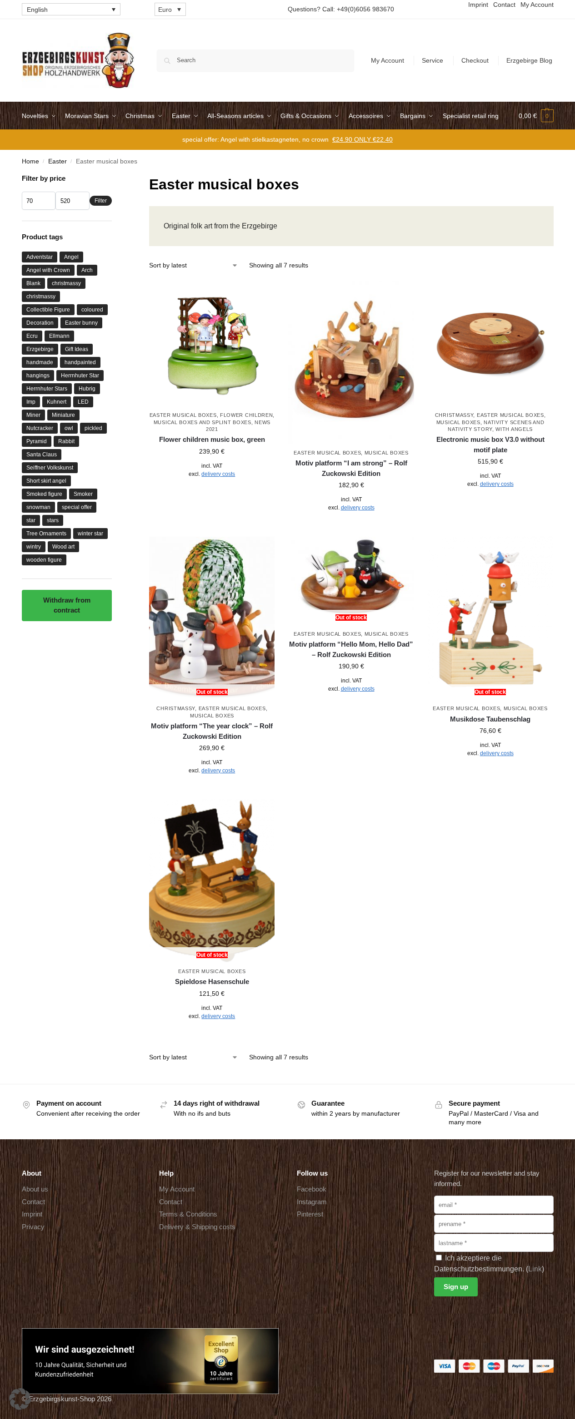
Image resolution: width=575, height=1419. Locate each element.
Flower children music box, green (212, 439)
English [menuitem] (37, 9)
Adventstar (39, 257)
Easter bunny (81, 323)
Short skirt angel (46, 481)
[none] (71, 9)
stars (53, 520)
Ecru (32, 336)
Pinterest (310, 1214)
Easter (57, 161)
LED (83, 402)
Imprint (32, 1214)
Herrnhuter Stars (46, 389)
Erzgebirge (40, 349)
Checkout (475, 60)
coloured (92, 310)
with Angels (514, 429)
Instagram (312, 1202)
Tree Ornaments (46, 533)
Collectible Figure (48, 310)
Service (432, 60)
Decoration (40, 323)
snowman (38, 507)
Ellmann (59, 336)
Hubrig (87, 389)
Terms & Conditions (188, 1214)
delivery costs (218, 474)
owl (69, 428)
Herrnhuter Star (80, 375)
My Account (387, 60)
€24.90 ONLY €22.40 (362, 139)
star (30, 520)
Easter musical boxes (183, 415)
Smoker (83, 494)
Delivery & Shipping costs (197, 1227)
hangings (38, 375)
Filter (101, 201)
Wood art (63, 547)
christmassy (66, 283)
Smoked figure (44, 494)
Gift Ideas (76, 349)
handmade (39, 362)
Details (212, 494)
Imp (30, 402)
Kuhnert (56, 402)
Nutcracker (39, 428)
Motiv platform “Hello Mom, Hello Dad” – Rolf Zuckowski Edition (351, 649)
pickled (93, 428)
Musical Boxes (387, 452)
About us (35, 1189)
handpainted (80, 362)
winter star (90, 533)
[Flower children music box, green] (212, 343)
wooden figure (44, 560)
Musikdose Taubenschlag (490, 719)
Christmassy (454, 415)
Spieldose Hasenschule (212, 981)
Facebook (311, 1189)
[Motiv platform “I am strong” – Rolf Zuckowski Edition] (351, 362)
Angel (71, 257)
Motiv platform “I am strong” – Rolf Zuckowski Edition (351, 468)
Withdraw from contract (66, 605)
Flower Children (246, 415)
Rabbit (66, 441)
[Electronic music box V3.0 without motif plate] (490, 343)
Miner (33, 415)
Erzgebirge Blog (529, 60)
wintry (33, 547)
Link (535, 1269)
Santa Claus (41, 454)
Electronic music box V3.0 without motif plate (490, 444)
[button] (536, 115)
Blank (33, 283)
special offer (77, 507)
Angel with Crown (48, 270)
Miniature (63, 415)
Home (30, 161)
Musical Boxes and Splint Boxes (202, 422)
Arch (87, 270)
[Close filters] (114, 179)
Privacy (33, 1227)
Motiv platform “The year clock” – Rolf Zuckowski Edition (212, 731)
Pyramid (36, 441)
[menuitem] (71, 9)
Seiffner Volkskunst (49, 468)
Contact (33, 1202)
